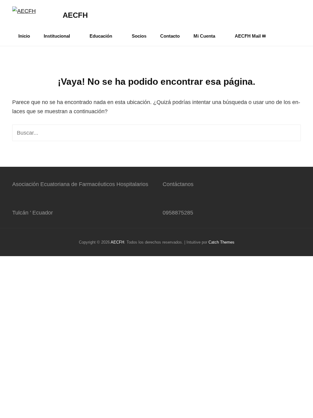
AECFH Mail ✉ (250, 36)
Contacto (170, 36)
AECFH (75, 15)
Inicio (24, 36)
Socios (139, 36)
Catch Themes (221, 242)
